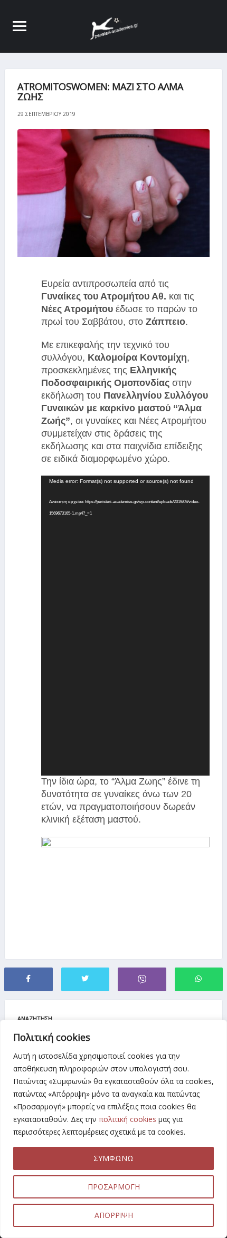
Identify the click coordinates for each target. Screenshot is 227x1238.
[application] (125, 626)
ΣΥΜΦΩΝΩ (113, 1158)
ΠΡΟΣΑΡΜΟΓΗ (114, 1187)
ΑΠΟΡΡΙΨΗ (113, 1215)
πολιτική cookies (127, 1119)
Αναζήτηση (34, 1018)
